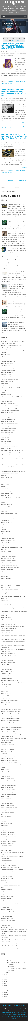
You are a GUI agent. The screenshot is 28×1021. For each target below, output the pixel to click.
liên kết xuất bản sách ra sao (8, 662)
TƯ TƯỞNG (5, 880)
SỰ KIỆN (4, 821)
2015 (5, 992)
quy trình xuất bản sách (7, 758)
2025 (5, 958)
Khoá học (4, 583)
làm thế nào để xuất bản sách (8, 653)
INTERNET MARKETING (8, 580)
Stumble (5, 83)
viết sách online (5, 907)
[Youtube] (17, 1005)
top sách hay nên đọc (7, 850)
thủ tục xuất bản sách (7, 823)
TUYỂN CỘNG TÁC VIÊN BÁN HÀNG (10, 867)
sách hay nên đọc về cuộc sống (9, 780)
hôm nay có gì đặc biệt (7, 554)
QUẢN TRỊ (4, 753)
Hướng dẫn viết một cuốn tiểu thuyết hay (11, 567)
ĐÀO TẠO (4, 511)
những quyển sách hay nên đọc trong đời (11, 729)
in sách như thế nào (6, 578)
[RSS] (21, 1005)
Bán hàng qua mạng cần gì (8, 368)
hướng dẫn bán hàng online (8, 558)
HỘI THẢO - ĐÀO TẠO (7, 551)
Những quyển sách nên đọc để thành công (11, 734)
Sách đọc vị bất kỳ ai (6, 771)
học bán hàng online (6, 531)
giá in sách (4, 524)
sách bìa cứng (5, 769)
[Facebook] (5, 1005)
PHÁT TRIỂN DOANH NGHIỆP (9, 747)
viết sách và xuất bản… (7, 914)
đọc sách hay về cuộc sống (8, 518)
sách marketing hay (6, 798)
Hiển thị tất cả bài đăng (18, 40)
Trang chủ (10, 180)
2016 (5, 990)
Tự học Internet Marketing (8, 878)
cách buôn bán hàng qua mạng (9, 428)
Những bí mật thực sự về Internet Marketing (12, 707)
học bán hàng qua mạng (7, 533)
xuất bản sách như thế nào (8, 927)
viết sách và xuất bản (7, 909)
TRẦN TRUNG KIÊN (7, 860)
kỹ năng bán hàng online (7, 630)
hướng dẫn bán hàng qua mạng (9, 560)
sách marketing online (7, 803)
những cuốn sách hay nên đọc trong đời (11, 718)
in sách (4, 572)
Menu (3, 16)
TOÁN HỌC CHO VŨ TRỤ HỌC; (9, 841)
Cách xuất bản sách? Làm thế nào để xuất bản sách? (13, 469)
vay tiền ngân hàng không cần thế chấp (11, 885)
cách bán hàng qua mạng (7, 412)
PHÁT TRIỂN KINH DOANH (8, 749)
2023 (5, 977)
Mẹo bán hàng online (7, 669)
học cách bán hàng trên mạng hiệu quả (10, 542)
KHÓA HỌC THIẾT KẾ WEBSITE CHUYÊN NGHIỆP (13, 596)
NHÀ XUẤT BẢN (6, 702)
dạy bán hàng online (6, 500)
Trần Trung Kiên (5, 1012)
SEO (3, 814)
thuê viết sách (5, 825)
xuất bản (4, 923)
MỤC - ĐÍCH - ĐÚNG (6, 673)
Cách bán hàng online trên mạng (9, 408)
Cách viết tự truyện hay (7, 444)
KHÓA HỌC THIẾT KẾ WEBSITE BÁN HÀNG (12, 589)
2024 (5, 974)
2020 (5, 983)
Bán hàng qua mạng (6, 365)
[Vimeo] (19, 1005)
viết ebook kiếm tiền (7, 889)
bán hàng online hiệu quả (7, 356)
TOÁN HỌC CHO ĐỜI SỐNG (8, 832)
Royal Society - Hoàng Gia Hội (17, 1010)
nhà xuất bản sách (6, 704)
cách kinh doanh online (7, 432)
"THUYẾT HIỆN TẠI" (7, 263)
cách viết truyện (5, 439)
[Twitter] (3, 1005)
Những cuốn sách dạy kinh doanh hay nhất (11, 711)
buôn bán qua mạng (6, 394)
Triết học (4, 863)
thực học (4, 830)
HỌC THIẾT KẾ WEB (7, 545)
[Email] (24, 1005)
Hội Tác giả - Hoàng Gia (15, 1012)
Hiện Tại (4, 529)
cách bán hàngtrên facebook (8, 426)
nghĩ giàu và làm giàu (10, 53)
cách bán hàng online (7, 401)
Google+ (23, 81)
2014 (5, 994)
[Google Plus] (8, 1005)
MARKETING (5, 667)
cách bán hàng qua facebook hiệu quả (10, 410)
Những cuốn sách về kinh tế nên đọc (10, 725)
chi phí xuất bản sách (7, 477)
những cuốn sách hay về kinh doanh (10, 722)
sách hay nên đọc (6, 776)
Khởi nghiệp (5, 598)
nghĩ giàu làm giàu (6, 693)
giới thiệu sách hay (6, 527)
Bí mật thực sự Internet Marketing (10, 379)
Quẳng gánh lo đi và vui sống (8, 756)
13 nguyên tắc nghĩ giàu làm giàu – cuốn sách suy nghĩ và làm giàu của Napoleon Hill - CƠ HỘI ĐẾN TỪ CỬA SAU (14, 92)
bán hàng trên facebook (7, 372)
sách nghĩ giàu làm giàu (21, 53)
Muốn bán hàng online (7, 678)
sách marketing (5, 796)
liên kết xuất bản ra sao (7, 660)
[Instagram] (12, 1005)
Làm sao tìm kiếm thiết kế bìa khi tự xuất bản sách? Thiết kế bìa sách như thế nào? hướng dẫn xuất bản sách (13, 641)
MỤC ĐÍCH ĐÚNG (6, 676)
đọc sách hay (5, 515)
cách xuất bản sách (6, 448)
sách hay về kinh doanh (7, 787)
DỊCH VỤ (4, 502)
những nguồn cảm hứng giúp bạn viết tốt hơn (12, 727)
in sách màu (5, 576)
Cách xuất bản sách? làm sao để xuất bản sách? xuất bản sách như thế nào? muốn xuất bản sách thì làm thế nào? (14, 458)
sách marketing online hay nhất (9, 807)
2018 (5, 985)
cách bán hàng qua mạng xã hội (9, 417)
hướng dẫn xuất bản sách (7, 569)
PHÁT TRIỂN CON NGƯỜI (8, 744)
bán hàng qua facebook (7, 363)
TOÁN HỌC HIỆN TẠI (7, 845)
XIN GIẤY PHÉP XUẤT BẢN (8, 920)
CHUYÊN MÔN (5, 484)
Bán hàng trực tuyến (6, 377)
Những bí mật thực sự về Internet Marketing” (12, 709)
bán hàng (4, 352)
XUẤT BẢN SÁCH (6, 925)
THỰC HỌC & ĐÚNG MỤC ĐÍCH (14, 3)
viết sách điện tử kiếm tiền (8, 896)
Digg (10, 83)
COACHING (5, 488)
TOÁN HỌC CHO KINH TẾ (8, 839)
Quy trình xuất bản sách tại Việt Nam (10, 762)
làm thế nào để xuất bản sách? (9, 655)
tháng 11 (8, 960)
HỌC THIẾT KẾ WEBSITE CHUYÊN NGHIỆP (12, 547)
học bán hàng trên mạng (7, 536)
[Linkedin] (15, 1005)
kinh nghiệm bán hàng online (9, 624)
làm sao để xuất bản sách (7, 633)
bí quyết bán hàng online (7, 381)
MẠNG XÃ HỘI (5, 664)
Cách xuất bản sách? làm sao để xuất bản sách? (12, 450)
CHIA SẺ (4, 479)
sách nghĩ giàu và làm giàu (7, 55)
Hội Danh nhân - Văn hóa (17, 1016)
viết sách (4, 891)
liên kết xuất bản (6, 658)
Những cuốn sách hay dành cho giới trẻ (11, 713)
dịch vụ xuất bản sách (7, 509)
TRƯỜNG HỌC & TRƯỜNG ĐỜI (9, 865)
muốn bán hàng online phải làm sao (10, 680)
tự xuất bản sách (6, 883)
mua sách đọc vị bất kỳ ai (7, 671)
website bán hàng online (7, 918)
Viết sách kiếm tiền (6, 898)
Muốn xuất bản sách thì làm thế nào (10, 689)
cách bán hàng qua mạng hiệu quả (9, 414)
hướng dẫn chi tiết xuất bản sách (9, 565)
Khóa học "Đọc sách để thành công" (15, 301)
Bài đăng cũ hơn (22, 180)
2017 (5, 988)
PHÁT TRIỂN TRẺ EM (7, 751)
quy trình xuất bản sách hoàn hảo (9, 760)
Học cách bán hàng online (8, 538)
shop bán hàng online (7, 816)
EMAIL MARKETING (7, 522)
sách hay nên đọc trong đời (8, 778)
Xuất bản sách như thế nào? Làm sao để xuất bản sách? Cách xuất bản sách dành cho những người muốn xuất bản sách (14, 931)
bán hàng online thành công (8, 361)
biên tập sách (5, 383)
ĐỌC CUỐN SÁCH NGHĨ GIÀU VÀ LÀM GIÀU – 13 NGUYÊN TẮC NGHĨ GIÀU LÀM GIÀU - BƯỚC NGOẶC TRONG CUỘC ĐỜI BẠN (14, 137)
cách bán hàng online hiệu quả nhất (10, 405)
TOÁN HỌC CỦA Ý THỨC (8, 843)
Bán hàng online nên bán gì (8, 359)
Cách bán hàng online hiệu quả (9, 403)
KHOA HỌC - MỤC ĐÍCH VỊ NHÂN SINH (11, 585)
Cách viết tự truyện (6, 441)
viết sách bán (5, 894)
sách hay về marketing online (9, 794)
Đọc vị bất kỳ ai (5, 520)
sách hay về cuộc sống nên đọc (9, 785)
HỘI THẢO (4, 549)
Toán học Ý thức (5, 848)
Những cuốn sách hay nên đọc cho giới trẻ (11, 716)
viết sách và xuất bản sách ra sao (9, 911)
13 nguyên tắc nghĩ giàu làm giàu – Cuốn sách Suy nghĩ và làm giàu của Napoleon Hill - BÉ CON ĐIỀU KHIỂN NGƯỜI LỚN (14, 46)
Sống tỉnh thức (5, 819)
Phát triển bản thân (6, 742)
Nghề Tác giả (5, 691)
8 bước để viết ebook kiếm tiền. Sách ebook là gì (13, 350)
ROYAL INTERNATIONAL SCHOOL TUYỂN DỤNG (13, 765)
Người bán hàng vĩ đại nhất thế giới (10, 700)
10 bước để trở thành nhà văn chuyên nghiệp (12, 345)
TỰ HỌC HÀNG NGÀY (7, 876)
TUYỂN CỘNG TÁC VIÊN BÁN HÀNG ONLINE (12, 869)
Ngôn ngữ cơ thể (6, 698)
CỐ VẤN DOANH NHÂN (7, 493)
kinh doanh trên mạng (7, 622)
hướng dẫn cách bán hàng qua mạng (10, 563)
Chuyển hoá (5, 482)
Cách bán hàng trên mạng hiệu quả (10, 423)
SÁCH (3, 767)
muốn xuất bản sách (6, 686)
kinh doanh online (6, 617)
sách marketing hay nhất (7, 801)
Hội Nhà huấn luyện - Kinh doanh (16, 1014)
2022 (5, 979)
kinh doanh (4, 615)
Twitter (17, 81)
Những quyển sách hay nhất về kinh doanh (11, 731)
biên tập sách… (5, 390)
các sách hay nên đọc (7, 399)
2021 (5, 981)
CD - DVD (4, 475)
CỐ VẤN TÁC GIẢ (6, 495)
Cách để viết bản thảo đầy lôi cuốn (9, 430)
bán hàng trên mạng (6, 374)
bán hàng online (6, 354)
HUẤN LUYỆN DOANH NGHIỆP (9, 556)
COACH (4, 486)
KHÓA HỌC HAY (6, 587)
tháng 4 (7, 972)
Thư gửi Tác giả (5, 827)
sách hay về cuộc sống (7, 783)
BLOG (3, 392)
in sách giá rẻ (5, 574)
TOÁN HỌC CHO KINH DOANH (9, 836)
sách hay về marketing (7, 792)
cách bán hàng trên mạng (8, 421)
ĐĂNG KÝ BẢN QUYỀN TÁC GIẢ (9, 513)
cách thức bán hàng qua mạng (9, 435)
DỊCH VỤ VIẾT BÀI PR (7, 504)
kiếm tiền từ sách (6, 600)
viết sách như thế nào (7, 900)
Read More (24, 78)
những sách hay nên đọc (7, 736)
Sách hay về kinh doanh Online (9, 789)
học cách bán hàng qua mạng (8, 540)
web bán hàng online (7, 916)
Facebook (10, 81)
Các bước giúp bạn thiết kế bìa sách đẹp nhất (12, 396)
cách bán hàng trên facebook (8, 419)
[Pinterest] (10, 1005)
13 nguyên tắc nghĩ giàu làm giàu (15, 51)
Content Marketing (6, 491)
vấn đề (3, 887)
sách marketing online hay (8, 805)
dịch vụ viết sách (6, 506)
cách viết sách (5, 437)
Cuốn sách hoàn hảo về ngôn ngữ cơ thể (11, 497)
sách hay (4, 774)
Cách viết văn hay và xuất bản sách (10, 446)
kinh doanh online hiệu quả (8, 619)
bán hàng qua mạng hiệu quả (8, 370)
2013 (5, 996)
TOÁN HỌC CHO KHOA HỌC (8, 834)
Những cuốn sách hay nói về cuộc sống (11, 720)
